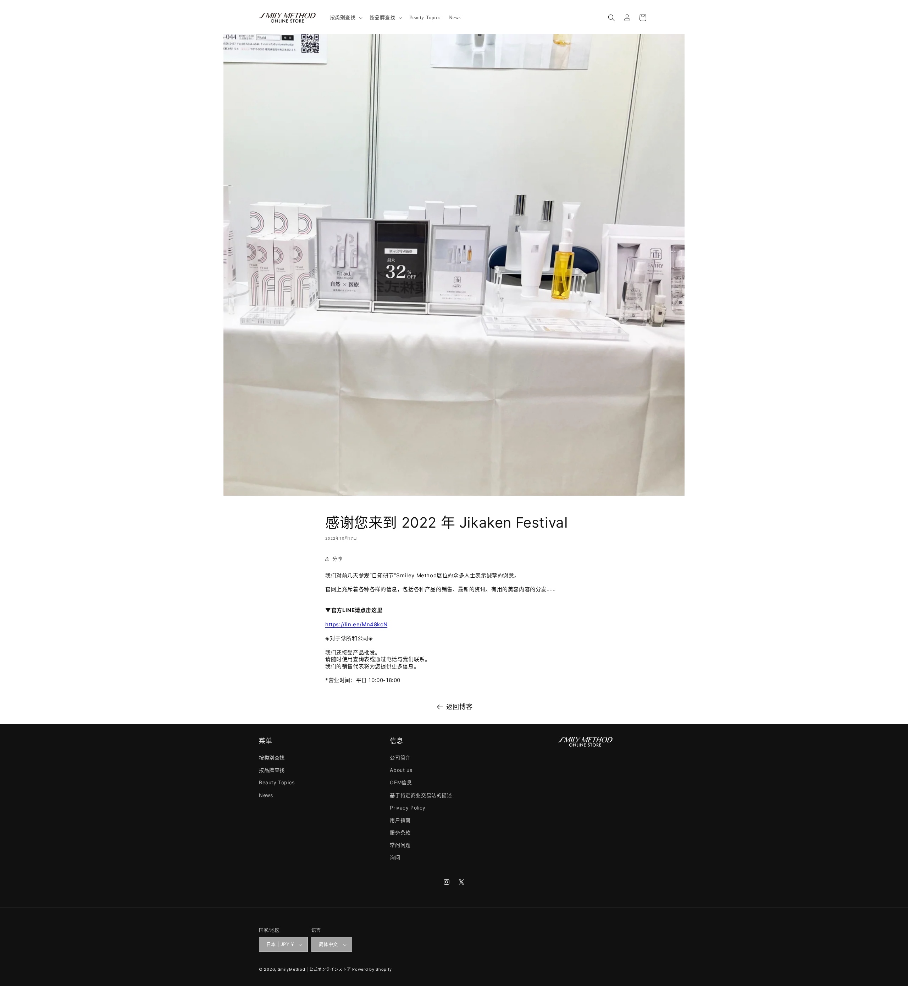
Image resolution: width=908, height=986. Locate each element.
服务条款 (400, 833)
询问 (395, 858)
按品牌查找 (272, 770)
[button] (345, 17)
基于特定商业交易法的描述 (421, 795)
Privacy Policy (407, 808)
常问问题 (400, 845)
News (266, 795)
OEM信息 (401, 783)
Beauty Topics (277, 783)
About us (401, 770)
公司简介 (400, 758)
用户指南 (400, 820)
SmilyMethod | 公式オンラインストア (314, 969)
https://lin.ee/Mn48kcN (356, 624)
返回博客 (459, 706)
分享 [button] (337, 559)
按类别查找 (272, 758)
